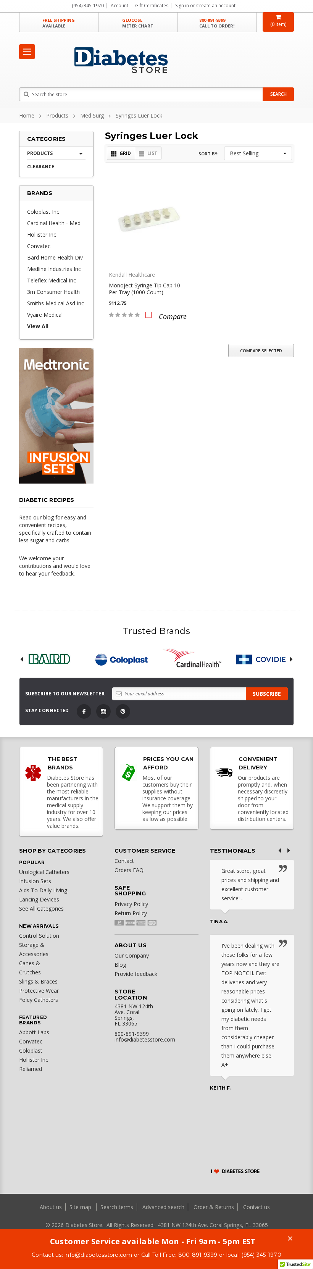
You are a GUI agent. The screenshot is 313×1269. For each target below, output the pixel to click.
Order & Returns (214, 1207)
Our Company (132, 955)
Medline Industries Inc (54, 269)
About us (51, 1207)
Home (26, 115)
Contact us (256, 1207)
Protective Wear (39, 990)
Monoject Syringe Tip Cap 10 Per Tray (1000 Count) (144, 289)
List (152, 153)
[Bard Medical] (49, 659)
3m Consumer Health (53, 291)
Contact (124, 860)
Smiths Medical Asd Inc (55, 303)
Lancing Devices (39, 899)
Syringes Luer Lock (139, 115)
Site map (81, 1207)
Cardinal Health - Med (54, 223)
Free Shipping (58, 23)
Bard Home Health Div (55, 257)
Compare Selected (261, 350)
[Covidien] (264, 659)
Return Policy (131, 913)
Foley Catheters (38, 999)
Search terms (116, 1207)
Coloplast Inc (43, 211)
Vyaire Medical (45, 314)
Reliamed (30, 1068)
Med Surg (92, 115)
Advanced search (163, 1207)
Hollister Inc (41, 234)
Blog (120, 964)
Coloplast (30, 1050)
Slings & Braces (38, 981)
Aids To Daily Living (43, 890)
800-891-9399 (216, 23)
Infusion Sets (35, 881)
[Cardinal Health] (192, 659)
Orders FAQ (129, 870)
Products (57, 115)
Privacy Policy (131, 904)
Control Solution (39, 935)
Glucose (137, 23)
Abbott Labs (34, 1032)
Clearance (40, 166)
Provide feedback (136, 973)
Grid (125, 153)
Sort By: (208, 153)
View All (37, 326)
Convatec (38, 246)
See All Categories (41, 908)
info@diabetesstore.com (98, 1254)
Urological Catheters (44, 872)
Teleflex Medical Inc (51, 280)
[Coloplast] (121, 659)
